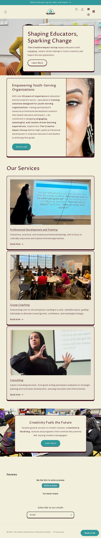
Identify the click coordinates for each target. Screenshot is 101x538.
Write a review (50, 485)
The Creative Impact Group (24, 532)
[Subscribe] (71, 515)
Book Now (15, 244)
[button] (5, 12)
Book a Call (90, 533)
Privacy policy (58, 532)
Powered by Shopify (43, 532)
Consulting (16, 380)
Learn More (37, 63)
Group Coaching (20, 305)
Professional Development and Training (34, 229)
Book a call (21, 147)
